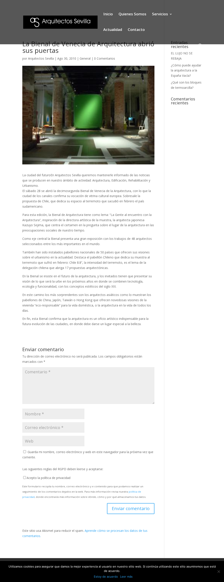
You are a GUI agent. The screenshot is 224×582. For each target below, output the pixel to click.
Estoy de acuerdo (106, 576)
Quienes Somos (132, 14)
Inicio (108, 14)
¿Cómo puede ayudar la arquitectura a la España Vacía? (186, 70)
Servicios (160, 14)
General (85, 58)
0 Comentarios (104, 58)
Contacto (136, 30)
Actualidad (112, 30)
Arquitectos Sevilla (41, 58)
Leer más (126, 576)
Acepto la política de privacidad (48, 478)
